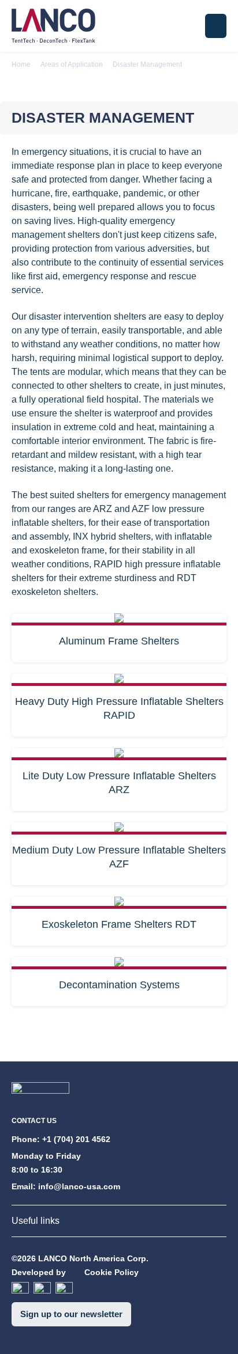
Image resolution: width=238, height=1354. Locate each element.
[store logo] (53, 26)
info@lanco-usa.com (79, 1186)
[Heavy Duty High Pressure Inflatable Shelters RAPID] (119, 680)
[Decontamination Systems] (119, 963)
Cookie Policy (111, 1272)
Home (21, 64)
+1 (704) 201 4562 (76, 1139)
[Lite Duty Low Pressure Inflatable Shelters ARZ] (119, 754)
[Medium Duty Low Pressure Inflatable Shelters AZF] (119, 828)
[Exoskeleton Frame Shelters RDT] (119, 903)
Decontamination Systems (119, 985)
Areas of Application (71, 64)
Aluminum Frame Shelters (119, 641)
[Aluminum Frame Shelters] (119, 619)
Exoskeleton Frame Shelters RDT (119, 924)
